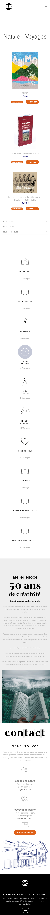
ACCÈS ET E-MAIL (25, 832)
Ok (25, 910)
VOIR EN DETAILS (17, 102)
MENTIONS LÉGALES (15, 894)
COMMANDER (32, 102)
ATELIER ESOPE (38, 894)
